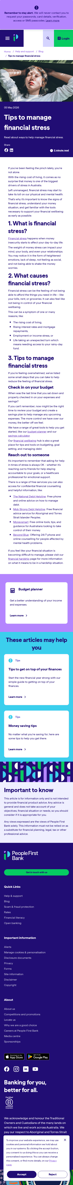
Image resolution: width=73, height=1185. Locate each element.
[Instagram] (16, 1070)
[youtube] (35, 1070)
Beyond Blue (21, 534)
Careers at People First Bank (21, 1030)
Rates (7, 912)
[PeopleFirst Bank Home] (16, 40)
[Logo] (21, 856)
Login (66, 38)
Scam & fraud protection (19, 906)
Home (7, 51)
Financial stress (17, 238)
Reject (53, 1174)
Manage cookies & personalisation (24, 952)
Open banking (12, 923)
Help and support (24, 51)
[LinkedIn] (12, 150)
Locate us (9, 1019)
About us (9, 1008)
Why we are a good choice (20, 1025)
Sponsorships (12, 1041)
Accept (21, 1174)
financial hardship (19, 558)
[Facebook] (6, 150)
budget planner (37, 431)
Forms (8, 968)
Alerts (7, 946)
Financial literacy (14, 917)
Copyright (10, 985)
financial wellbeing (24, 440)
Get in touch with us (36, 872)
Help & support (13, 895)
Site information (13, 974)
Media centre (12, 1036)
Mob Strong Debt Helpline (29, 509)
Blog (41, 51)
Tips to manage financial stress (24, 55)
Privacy (8, 963)
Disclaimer (10, 979)
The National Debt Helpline (29, 496)
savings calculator (19, 435)
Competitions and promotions (22, 1014)
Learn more (52, 20)
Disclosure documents (17, 957)
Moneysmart (20, 522)
